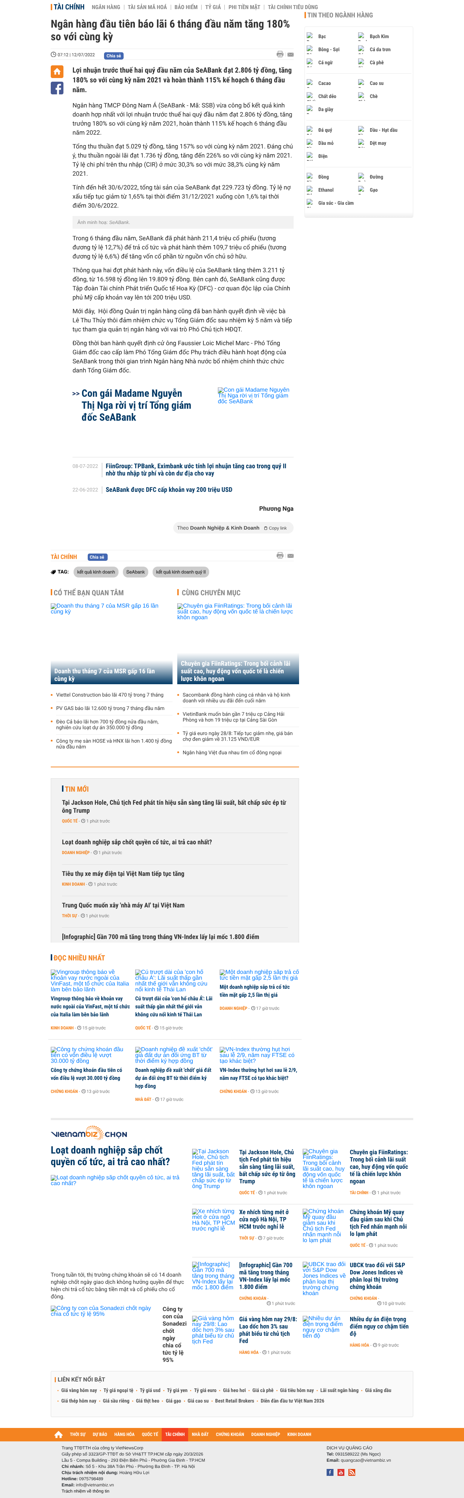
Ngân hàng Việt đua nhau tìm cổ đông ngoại (232, 753)
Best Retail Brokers (234, 1401)
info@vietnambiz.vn (95, 1484)
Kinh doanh (73, 884)
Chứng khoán (64, 1091)
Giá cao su (198, 1401)
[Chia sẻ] (57, 88)
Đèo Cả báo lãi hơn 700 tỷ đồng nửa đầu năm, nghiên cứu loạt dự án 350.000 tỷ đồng (107, 725)
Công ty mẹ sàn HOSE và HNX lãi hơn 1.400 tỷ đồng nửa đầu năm (114, 744)
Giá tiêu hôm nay (297, 1390)
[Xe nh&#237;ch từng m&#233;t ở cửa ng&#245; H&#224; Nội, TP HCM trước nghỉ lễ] (214, 1223)
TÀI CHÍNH (175, 1434)
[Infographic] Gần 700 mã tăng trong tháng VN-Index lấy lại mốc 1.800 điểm (160, 937)
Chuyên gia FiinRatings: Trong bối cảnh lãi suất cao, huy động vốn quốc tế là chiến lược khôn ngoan (235, 671)
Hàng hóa (248, 1352)
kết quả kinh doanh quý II (181, 571)
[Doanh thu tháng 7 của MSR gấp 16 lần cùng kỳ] (112, 643)
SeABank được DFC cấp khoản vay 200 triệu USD (169, 490)
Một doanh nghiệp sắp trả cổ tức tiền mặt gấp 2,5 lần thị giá (255, 991)
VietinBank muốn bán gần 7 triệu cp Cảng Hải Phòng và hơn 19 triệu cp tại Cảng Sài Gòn (234, 717)
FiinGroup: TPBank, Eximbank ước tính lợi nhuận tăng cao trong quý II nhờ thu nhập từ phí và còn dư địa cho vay (196, 470)
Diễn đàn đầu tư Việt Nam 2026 (292, 1401)
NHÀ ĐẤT (200, 1434)
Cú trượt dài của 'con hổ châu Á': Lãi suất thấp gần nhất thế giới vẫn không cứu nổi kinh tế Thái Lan (173, 1006)
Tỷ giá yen (177, 1390)
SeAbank (136, 571)
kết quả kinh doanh (96, 571)
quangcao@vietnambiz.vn (366, 1460)
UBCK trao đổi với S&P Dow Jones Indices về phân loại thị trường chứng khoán (377, 1276)
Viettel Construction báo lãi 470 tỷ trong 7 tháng (109, 695)
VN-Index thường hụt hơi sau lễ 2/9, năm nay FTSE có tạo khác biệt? (258, 1074)
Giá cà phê (262, 1390)
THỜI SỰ (78, 1434)
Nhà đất (143, 1099)
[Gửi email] (290, 55)
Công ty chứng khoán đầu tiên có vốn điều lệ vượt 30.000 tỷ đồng (86, 1074)
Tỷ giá (213, 7)
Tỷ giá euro (205, 1390)
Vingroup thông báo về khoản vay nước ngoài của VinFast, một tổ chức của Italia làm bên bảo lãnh (90, 1006)
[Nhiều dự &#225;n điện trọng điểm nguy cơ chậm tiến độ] (324, 1330)
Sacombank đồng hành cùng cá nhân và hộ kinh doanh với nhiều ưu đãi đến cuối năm (236, 698)
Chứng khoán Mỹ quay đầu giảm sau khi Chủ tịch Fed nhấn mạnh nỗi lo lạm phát (378, 1223)
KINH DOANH (299, 1434)
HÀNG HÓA (125, 1434)
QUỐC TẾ (150, 1434)
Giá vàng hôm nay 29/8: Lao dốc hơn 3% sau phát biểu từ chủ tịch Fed (268, 1330)
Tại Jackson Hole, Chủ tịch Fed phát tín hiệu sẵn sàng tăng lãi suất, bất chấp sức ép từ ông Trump (174, 807)
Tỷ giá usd (150, 1390)
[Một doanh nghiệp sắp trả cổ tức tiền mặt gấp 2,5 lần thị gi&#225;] (259, 975)
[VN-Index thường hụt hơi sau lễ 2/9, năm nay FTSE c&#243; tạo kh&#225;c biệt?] (259, 1055)
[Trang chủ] (57, 71)
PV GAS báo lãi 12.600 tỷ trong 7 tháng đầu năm (110, 708)
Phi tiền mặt (244, 7)
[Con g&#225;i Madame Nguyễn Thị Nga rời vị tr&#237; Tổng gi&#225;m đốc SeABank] (247, 418)
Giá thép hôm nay (78, 1401)
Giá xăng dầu (378, 1390)
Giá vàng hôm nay (79, 1390)
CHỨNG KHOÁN (230, 1434)
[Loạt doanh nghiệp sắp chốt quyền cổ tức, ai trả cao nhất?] (119, 1220)
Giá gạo (173, 1401)
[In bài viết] (282, 54)
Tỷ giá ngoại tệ (118, 1390)
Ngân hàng (106, 7)
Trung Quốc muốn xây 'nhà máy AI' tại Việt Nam (123, 905)
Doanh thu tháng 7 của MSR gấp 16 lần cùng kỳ (104, 675)
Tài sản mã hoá (147, 7)
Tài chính (69, 7)
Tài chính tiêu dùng (293, 7)
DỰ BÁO (100, 1434)
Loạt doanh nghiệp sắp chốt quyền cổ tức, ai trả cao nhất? (137, 842)
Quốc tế (70, 821)
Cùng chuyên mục (211, 592)
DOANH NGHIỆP (265, 1434)
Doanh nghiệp (76, 852)
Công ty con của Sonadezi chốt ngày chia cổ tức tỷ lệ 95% (175, 1334)
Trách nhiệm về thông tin (85, 1491)
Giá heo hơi (234, 1390)
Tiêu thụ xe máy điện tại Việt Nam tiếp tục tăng (123, 874)
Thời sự (69, 915)
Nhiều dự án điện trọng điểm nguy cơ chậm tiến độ (379, 1327)
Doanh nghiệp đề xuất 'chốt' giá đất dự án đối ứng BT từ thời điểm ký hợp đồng (173, 1078)
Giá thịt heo (147, 1401)
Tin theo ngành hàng (340, 15)
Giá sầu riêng (116, 1401)
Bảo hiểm (186, 7)
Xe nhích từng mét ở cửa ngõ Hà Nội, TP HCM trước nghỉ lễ (264, 1219)
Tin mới (77, 789)
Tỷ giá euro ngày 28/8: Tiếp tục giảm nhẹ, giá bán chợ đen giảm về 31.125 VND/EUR (238, 736)
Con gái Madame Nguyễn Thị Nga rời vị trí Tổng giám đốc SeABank (136, 405)
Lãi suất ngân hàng (339, 1390)
